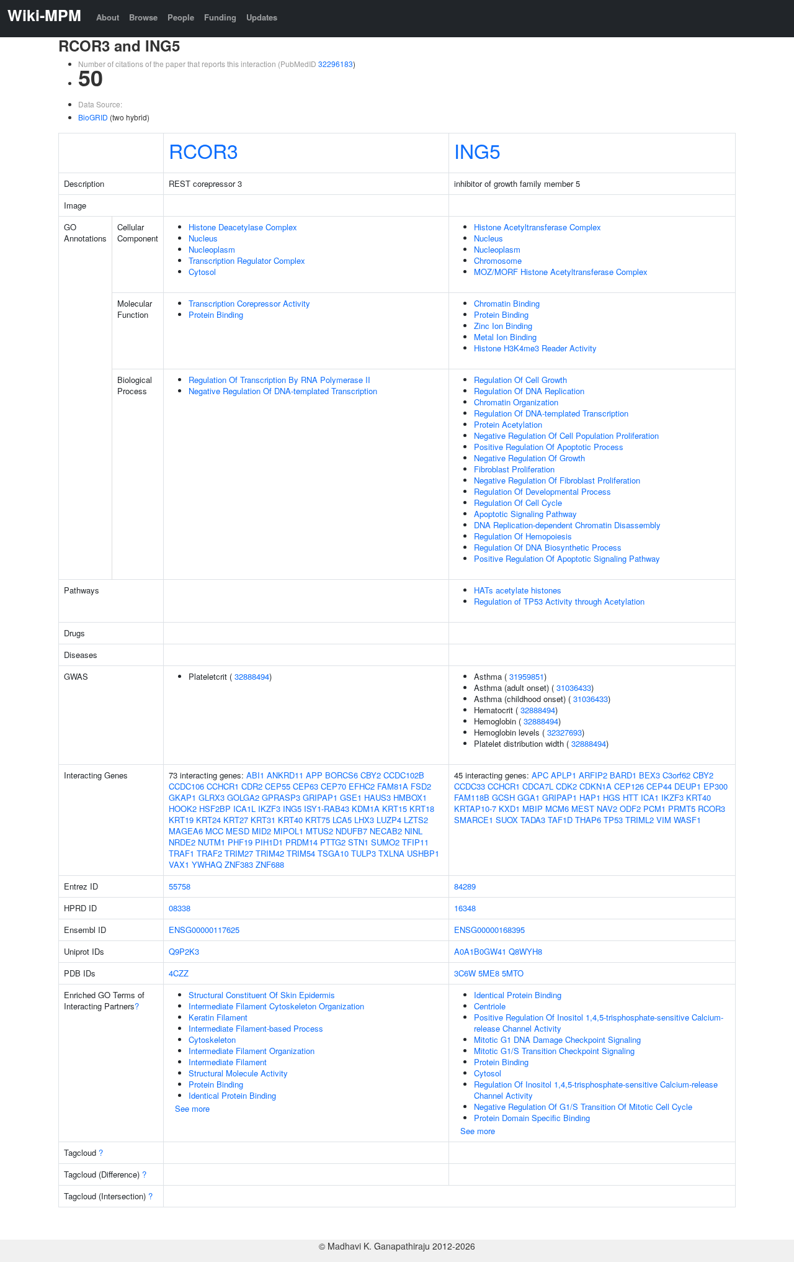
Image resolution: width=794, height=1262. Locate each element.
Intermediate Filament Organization (251, 1051)
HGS (611, 797)
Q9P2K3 (184, 951)
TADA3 (532, 820)
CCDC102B (403, 775)
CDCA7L (537, 786)
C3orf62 (676, 775)
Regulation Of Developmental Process (542, 491)
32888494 (251, 676)
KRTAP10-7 (475, 808)
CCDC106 (186, 786)
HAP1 (589, 797)
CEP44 (659, 786)
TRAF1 (181, 853)
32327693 (564, 732)
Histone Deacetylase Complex (243, 227)
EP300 (715, 786)
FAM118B (471, 797)
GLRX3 (211, 797)
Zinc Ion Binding (503, 325)
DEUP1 (687, 786)
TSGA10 (333, 853)
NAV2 (607, 808)
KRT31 (263, 820)
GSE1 (351, 797)
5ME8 (488, 973)
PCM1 (654, 808)
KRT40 (290, 820)
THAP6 (588, 820)
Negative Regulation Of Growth (529, 458)
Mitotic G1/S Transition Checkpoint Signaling (554, 1051)
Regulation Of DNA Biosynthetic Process (548, 547)
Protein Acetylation (508, 424)
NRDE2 (182, 842)
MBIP (532, 808)
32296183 (335, 63)
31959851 (526, 676)
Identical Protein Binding (232, 1095)
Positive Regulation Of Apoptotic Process (548, 447)
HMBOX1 (410, 797)
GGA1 (528, 797)
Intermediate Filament (228, 1062)
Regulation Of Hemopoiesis (523, 536)
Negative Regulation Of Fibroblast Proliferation (557, 480)
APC (540, 775)
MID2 (261, 831)
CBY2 (370, 775)
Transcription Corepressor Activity (249, 303)
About (107, 17)
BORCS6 (341, 775)
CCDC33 (469, 786)
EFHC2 (362, 786)
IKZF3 (269, 808)
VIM (663, 820)
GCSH (503, 797)
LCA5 (342, 820)
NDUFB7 (351, 831)
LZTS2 (416, 820)
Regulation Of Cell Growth (520, 379)
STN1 (358, 842)
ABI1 (255, 775)
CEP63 (305, 786)
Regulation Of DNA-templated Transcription (551, 413)
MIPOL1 (288, 831)
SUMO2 (385, 842)
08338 (179, 908)
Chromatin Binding (507, 303)
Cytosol (202, 271)
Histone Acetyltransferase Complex (537, 227)
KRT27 (235, 820)
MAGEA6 (186, 831)
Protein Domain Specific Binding (532, 1118)
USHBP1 (423, 853)
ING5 (477, 150)
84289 (465, 886)
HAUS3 (377, 797)
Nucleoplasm (212, 249)
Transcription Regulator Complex (247, 260)
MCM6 (557, 808)
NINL (413, 831)
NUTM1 (211, 842)
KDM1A (366, 808)
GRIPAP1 (320, 797)
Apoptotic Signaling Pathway (525, 514)
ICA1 (650, 797)
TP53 (613, 820)
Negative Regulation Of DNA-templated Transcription (283, 391)
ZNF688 (270, 864)
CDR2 (251, 786)
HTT (630, 797)
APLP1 (563, 775)
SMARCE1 (473, 820)
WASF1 (687, 820)
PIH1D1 (269, 842)
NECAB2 (386, 831)
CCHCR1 (223, 786)
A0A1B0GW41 (480, 951)
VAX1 (179, 864)
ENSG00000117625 (204, 929)
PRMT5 (681, 808)
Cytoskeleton (212, 1039)
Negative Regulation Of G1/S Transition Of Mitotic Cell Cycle (583, 1106)
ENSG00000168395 (489, 929)
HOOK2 (183, 808)
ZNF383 (239, 864)
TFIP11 (415, 842)
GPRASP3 (281, 797)
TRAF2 (209, 853)
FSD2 (421, 786)
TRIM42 (270, 853)
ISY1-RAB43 (326, 808)
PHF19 (240, 842)
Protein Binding (216, 314)
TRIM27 (239, 853)
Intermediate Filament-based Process (256, 1028)
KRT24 (208, 820)
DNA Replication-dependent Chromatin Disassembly (567, 525)
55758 (179, 886)
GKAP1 (182, 797)
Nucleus (203, 238)
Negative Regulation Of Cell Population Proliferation (566, 435)
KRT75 (317, 820)
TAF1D (560, 820)
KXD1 (509, 808)
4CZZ (179, 973)
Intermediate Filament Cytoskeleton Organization (276, 1006)
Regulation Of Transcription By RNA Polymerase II (279, 379)
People (180, 17)
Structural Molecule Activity (238, 1073)
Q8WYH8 (525, 951)
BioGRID (93, 117)
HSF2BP (215, 808)
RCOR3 (203, 150)
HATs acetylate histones (517, 590)
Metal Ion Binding (505, 337)
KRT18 (421, 808)
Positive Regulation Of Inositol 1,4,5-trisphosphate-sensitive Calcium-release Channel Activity (598, 1022)
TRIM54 (301, 853)
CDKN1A (595, 786)
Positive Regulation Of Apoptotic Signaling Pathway (567, 558)
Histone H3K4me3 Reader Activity (535, 348)
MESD (237, 831)
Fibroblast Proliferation (514, 469)
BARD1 (623, 775)
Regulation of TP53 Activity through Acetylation (559, 601)
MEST (582, 808)
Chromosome (498, 260)
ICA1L (244, 808)
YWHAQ (207, 864)
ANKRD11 (285, 775)
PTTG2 (333, 842)
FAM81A (392, 786)
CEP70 (333, 786)
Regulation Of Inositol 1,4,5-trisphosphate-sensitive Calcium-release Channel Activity (596, 1089)
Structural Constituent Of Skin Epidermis (262, 995)
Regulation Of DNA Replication (529, 391)
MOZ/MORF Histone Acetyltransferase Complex (561, 271)
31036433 (573, 687)
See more (192, 1108)
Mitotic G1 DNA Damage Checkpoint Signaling (557, 1039)
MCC (214, 831)
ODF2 (630, 808)
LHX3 (364, 820)
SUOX (507, 820)
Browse (143, 17)
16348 (465, 908)
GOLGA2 (243, 797)
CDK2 (566, 786)
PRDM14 (301, 842)
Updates (261, 17)
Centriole (490, 1006)
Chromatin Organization (516, 402)
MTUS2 (319, 831)
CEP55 (277, 786)
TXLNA (391, 853)
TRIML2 (639, 820)
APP (314, 775)
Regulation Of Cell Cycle (518, 502)
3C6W (465, 973)
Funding (220, 17)
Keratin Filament (218, 1017)
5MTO (513, 973)
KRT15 (394, 808)
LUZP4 (389, 820)
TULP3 (363, 853)
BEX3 (649, 775)
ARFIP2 (593, 775)
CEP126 (629, 786)
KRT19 (181, 820)
